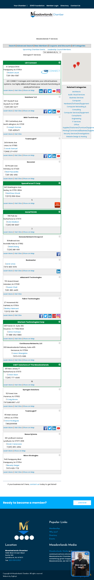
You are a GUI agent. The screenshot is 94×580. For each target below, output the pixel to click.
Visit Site (18, 90)
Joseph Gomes (14, 127)
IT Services (76, 121)
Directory (65, 5)
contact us (34, 484)
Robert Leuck (13, 72)
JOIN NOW (82, 503)
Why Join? (53, 532)
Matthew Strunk (13, 193)
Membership (54, 528)
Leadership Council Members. (59, 49)
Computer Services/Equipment (76, 112)
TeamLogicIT (31, 139)
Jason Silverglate (20, 353)
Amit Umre (10, 264)
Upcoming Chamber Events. (34, 49)
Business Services (76, 97)
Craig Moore (12, 399)
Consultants (76, 115)
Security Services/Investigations (76, 133)
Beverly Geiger (13, 465)
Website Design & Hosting (76, 136)
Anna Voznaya (14, 332)
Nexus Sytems (31, 434)
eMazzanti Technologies (31, 277)
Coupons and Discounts (60, 46)
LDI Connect (31, 62)
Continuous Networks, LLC (30, 343)
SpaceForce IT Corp (30, 183)
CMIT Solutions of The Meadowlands (31, 365)
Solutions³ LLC (31, 97)
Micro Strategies (31, 455)
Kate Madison (13, 222)
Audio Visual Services (76, 95)
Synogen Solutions (31, 390)
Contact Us (75, 5)
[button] (78, 64)
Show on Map (29, 90)
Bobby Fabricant (12, 308)
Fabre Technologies (31, 299)
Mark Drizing (14, 246)
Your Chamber (20, 5)
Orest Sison (13, 374)
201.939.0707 (15, 560)
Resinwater (31, 260)
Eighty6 (14, 576)
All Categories (78, 46)
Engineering (76, 118)
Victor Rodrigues (12, 420)
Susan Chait (12, 287)
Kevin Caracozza (14, 444)
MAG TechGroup (31, 117)
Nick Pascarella (12, 172)
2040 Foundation (37, 5)
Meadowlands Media (58, 551)
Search (12, 46)
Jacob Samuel (11, 148)
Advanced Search (25, 46)
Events (52, 539)
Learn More (8, 90)
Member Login (52, 5)
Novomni (31, 162)
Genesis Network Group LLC (31, 237)
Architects (76, 92)
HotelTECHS (31, 212)
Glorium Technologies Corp (31, 322)
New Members (41, 46)
